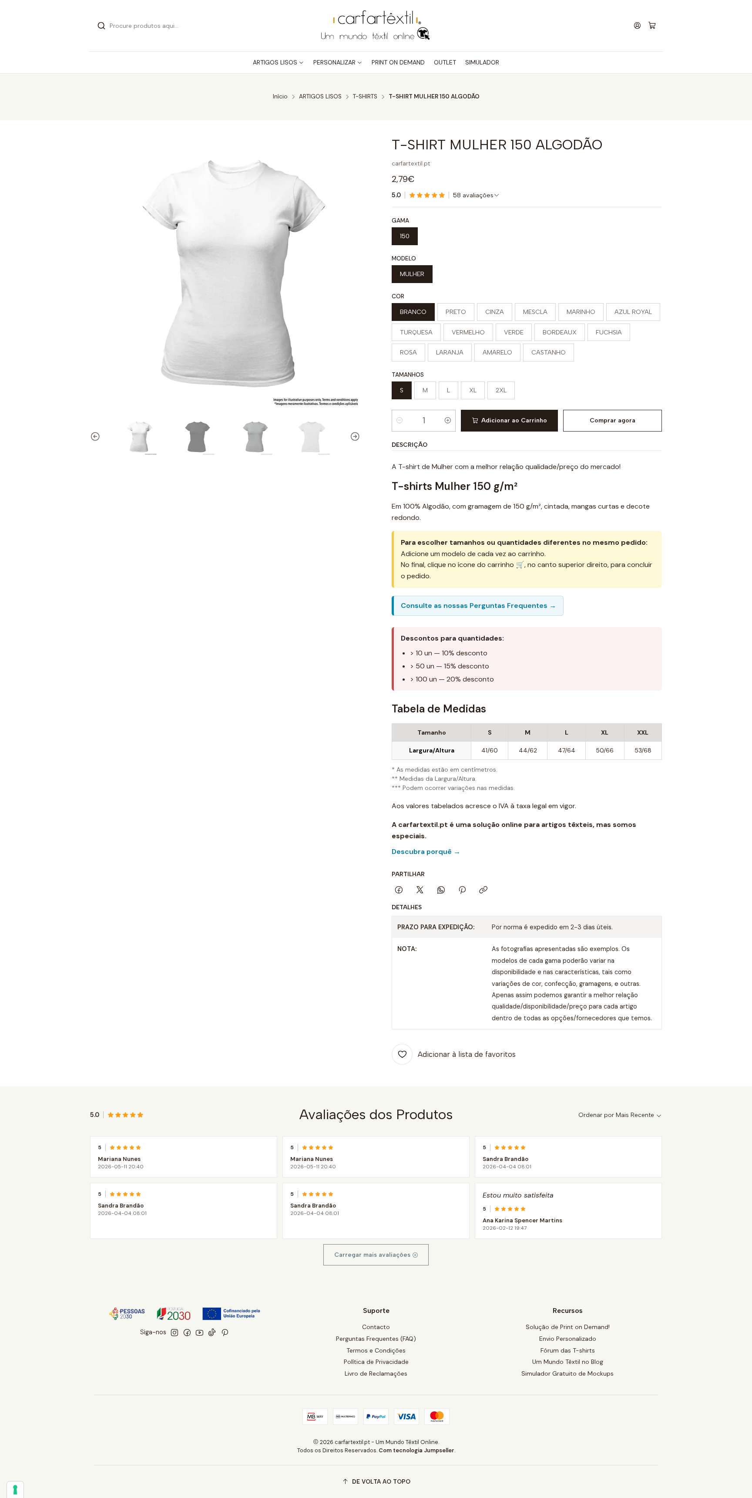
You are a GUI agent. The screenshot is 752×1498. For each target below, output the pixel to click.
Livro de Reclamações (376, 1373)
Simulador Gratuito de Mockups (567, 1373)
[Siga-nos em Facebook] (187, 1332)
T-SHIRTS (365, 97)
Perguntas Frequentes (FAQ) (376, 1339)
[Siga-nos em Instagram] (174, 1332)
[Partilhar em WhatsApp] (441, 890)
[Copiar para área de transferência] (483, 890)
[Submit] (101, 25)
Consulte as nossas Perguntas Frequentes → (478, 605)
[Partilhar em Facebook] (399, 890)
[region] (527, 741)
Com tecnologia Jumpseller (416, 1450)
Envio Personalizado (567, 1339)
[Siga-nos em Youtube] (199, 1332)
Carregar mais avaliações (373, 1254)
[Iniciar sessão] (637, 25)
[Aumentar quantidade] (447, 420)
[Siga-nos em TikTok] (212, 1332)
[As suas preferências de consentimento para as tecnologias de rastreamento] (15, 1489)
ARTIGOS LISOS (320, 97)
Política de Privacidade (376, 1362)
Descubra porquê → (426, 851)
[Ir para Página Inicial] (376, 25)
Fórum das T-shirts (567, 1350)
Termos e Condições (376, 1350)
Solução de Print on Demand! (568, 1327)
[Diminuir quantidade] (399, 420)
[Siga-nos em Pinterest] (224, 1332)
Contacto (376, 1327)
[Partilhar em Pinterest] (462, 890)
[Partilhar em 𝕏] (420, 890)
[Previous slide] (96, 436)
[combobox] (184, 25)
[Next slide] (353, 436)
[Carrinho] (652, 26)
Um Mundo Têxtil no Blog (567, 1362)
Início (280, 97)
